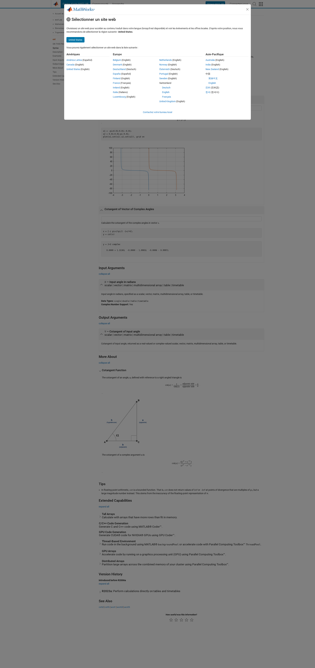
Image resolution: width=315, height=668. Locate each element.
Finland (116, 78)
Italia (115, 92)
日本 (208, 87)
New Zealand (212, 69)
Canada (70, 64)
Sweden (163, 78)
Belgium (117, 60)
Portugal (163, 73)
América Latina (74, 60)
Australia (210, 60)
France (116, 83)
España (117, 73)
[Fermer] (247, 9)
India (208, 64)
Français (166, 96)
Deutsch (166, 87)
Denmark (117, 64)
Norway (163, 64)
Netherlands (165, 60)
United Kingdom (167, 101)
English (165, 92)
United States (73, 69)
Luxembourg (119, 96)
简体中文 (213, 78)
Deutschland (119, 69)
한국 (208, 92)
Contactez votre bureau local (157, 112)
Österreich (164, 69)
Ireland (116, 87)
